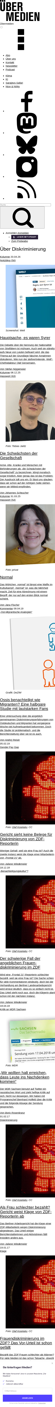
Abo (8, 55)
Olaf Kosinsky (19, 827)
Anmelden (23, 233)
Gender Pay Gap (9, 747)
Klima (9, 75)
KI (7, 79)
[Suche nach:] (25, 204)
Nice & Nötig (13, 86)
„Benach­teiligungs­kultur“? (14, 871)
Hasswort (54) (8, 499)
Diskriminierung (8, 1120)
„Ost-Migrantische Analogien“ (16, 612)
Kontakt (10, 62)
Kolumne (5, 256)
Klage (3, 1251)
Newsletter (11, 65)
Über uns (11, 58)
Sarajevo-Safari (14, 82)
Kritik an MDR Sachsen (13, 1009)
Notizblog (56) (8, 260)
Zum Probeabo (19, 241)
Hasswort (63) (8, 376)
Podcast (10, 69)
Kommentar (6, 608)
